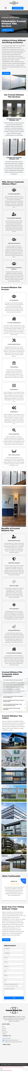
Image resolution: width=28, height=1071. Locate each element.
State (5, 975)
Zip (5, 979)
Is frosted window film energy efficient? (11, 709)
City (5, 970)
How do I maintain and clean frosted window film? (13, 701)
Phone (5, 961)
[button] (5, 8)
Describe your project (9, 988)
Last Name (7, 953)
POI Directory (8, 1070)
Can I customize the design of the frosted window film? (12, 705)
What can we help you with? (10, 984)
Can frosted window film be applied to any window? (13, 697)
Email (5, 957)
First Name (7, 948)
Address (6, 966)
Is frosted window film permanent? (13, 680)
